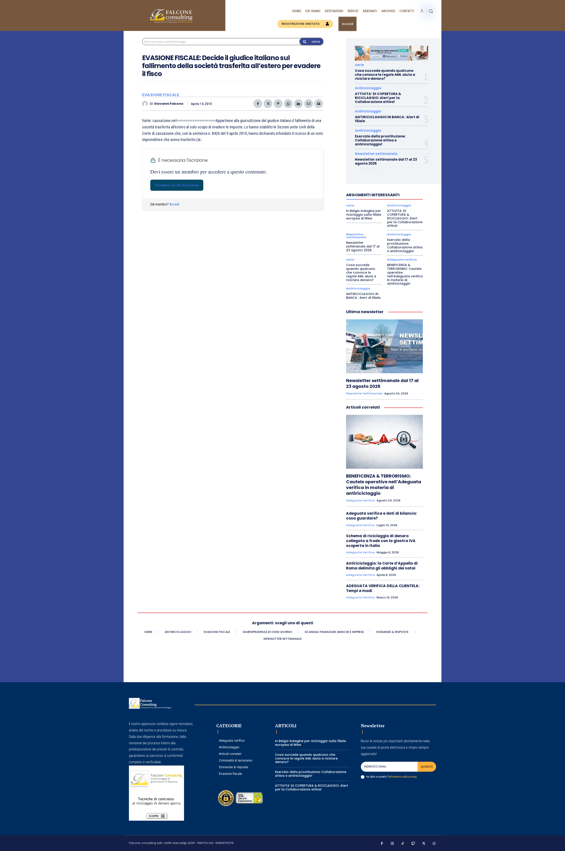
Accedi (174, 204)
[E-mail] (308, 103)
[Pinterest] (278, 103)
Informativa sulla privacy (402, 776)
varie (359, 65)
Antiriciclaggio (368, 88)
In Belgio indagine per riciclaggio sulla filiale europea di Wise (363, 215)
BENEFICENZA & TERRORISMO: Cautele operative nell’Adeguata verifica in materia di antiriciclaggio (405, 274)
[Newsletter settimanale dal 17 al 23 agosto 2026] (384, 346)
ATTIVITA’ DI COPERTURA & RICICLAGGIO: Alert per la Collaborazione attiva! (378, 97)
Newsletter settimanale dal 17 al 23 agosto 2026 (386, 161)
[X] (268, 103)
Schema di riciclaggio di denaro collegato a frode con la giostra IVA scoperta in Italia (381, 540)
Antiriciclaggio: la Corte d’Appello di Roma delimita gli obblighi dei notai (382, 566)
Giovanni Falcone (168, 104)
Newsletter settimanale (376, 153)
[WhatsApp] (288, 103)
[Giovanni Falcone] (146, 104)
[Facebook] (257, 103)
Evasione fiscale (160, 95)
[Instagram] (392, 844)
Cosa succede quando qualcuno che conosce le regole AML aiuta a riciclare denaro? (385, 74)
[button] (431, 11)
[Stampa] (318, 103)
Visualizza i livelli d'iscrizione (176, 185)
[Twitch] (413, 844)
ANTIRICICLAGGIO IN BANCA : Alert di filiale (387, 119)
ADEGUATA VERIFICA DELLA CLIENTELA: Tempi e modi (383, 588)
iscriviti (427, 767)
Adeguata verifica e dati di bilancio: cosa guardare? (381, 516)
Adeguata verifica (402, 259)
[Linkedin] (298, 103)
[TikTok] (403, 844)
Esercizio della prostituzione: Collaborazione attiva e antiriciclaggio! (380, 140)
